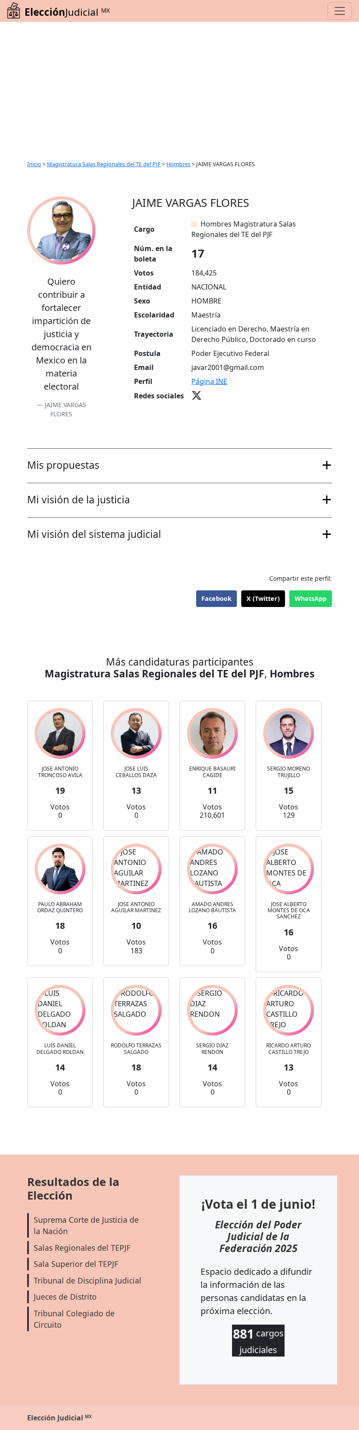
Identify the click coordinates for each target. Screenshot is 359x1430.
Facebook (216, 598)
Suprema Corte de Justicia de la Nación (86, 1225)
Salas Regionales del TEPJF (82, 1247)
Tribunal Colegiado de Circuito (74, 1319)
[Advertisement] (179, 87)
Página (209, 381)
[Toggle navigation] (339, 11)
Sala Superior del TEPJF (76, 1264)
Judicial (67, 12)
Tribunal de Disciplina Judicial (87, 1280)
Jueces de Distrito (65, 1296)
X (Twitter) (263, 598)
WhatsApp (311, 598)
